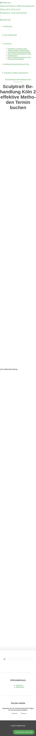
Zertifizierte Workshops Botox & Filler (16, 64)
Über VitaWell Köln (10, 35)
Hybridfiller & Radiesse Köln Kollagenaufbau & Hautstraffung (18, 49)
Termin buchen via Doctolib (23, 732)
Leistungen (7, 43)
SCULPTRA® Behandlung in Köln (19, 54)
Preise (21, 175)
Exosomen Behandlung (16, 59)
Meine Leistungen (21, 172)
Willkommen (8, 26)
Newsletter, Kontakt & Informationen (16, 73)
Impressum (19, 685)
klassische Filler (17, 95)
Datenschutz (20, 687)
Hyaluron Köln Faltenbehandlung (19, 52)
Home (7, 79)
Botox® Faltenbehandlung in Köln (19, 57)
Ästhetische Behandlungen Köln (20, 79)
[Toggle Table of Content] (18, 150)
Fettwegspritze (13, 55)
